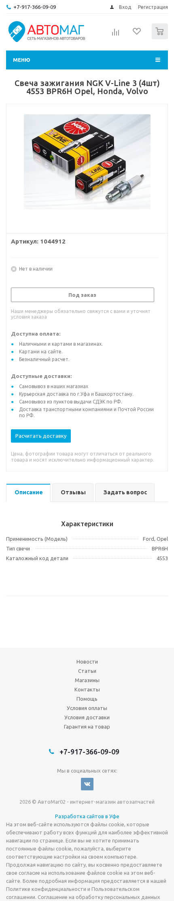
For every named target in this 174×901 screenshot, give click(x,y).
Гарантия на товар (87, 726)
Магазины (87, 680)
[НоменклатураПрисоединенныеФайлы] (87, 166)
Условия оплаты (87, 708)
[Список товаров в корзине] (161, 37)
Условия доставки (87, 717)
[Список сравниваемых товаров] (115, 34)
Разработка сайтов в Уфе (87, 816)
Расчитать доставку (40, 436)
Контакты (87, 689)
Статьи (87, 671)
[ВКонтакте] (87, 784)
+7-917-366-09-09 (34, 7)
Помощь (87, 698)
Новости (87, 661)
